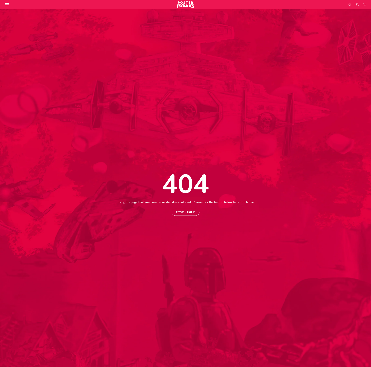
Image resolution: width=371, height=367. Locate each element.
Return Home (185, 212)
